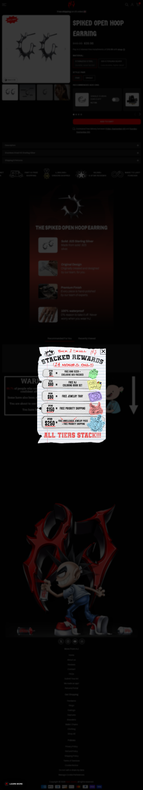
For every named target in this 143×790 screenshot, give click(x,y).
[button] (14, 784)
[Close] (103, 351)
